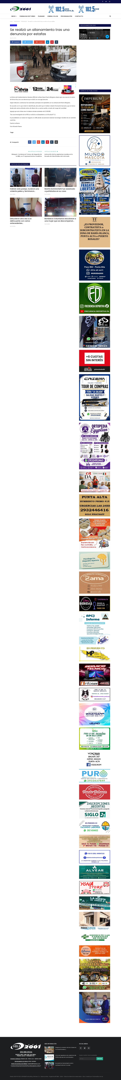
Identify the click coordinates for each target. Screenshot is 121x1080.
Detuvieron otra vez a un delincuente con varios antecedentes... (21, 220)
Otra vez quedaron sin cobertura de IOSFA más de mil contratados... (65, 1056)
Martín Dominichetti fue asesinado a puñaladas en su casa (60, 190)
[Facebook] (29, 142)
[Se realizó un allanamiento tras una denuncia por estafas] (43, 64)
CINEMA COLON (52, 16)
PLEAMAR (41, 16)
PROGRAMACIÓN (66, 16)
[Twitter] (34, 142)
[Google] (38, 142)
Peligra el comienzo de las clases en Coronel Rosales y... (65, 1048)
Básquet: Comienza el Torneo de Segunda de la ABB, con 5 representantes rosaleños (27, 155)
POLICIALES (17, 21)
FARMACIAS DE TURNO (27, 16)
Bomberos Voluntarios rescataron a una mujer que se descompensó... (60, 219)
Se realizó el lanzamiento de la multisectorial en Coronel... (64, 1064)
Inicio (11, 21)
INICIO (13, 16)
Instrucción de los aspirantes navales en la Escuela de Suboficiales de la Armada (59, 155)
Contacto (79, 16)
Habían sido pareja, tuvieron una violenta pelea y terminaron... (24, 190)
